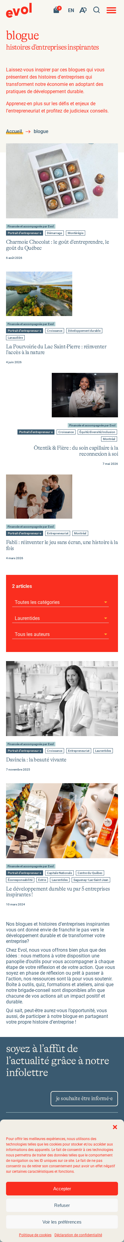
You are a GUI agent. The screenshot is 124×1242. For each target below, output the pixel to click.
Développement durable (84, 331)
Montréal (109, 439)
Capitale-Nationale (59, 873)
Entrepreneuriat (57, 533)
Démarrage (54, 233)
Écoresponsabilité (20, 880)
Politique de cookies (35, 1235)
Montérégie (75, 233)
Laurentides (103, 751)
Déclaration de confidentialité (78, 1235)
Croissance (54, 331)
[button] (115, 1127)
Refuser (62, 1205)
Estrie (43, 880)
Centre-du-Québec (89, 873)
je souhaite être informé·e (84, 1098)
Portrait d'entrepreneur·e (24, 233)
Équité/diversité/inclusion (97, 432)
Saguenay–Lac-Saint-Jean (90, 880)
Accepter (62, 1188)
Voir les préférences (62, 1221)
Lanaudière (15, 338)
